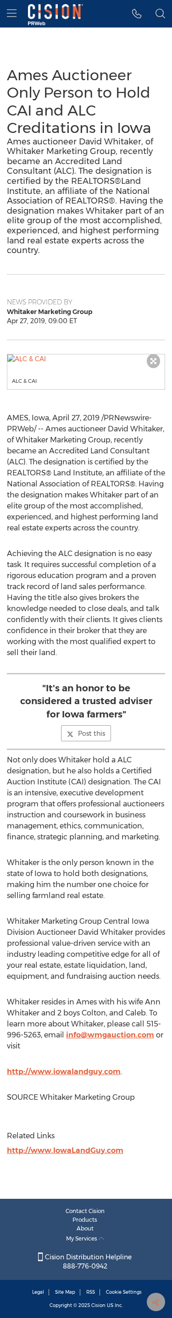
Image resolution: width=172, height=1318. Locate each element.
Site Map (65, 1292)
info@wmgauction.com (110, 1035)
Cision (98, 1305)
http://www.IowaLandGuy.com (65, 1150)
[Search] (160, 14)
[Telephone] (137, 14)
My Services (82, 1238)
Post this (91, 733)
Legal (38, 1292)
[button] (86, 359)
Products (84, 1219)
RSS (90, 1292)
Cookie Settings (124, 1292)
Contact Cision (85, 1211)
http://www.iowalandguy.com (64, 1071)
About (85, 1228)
